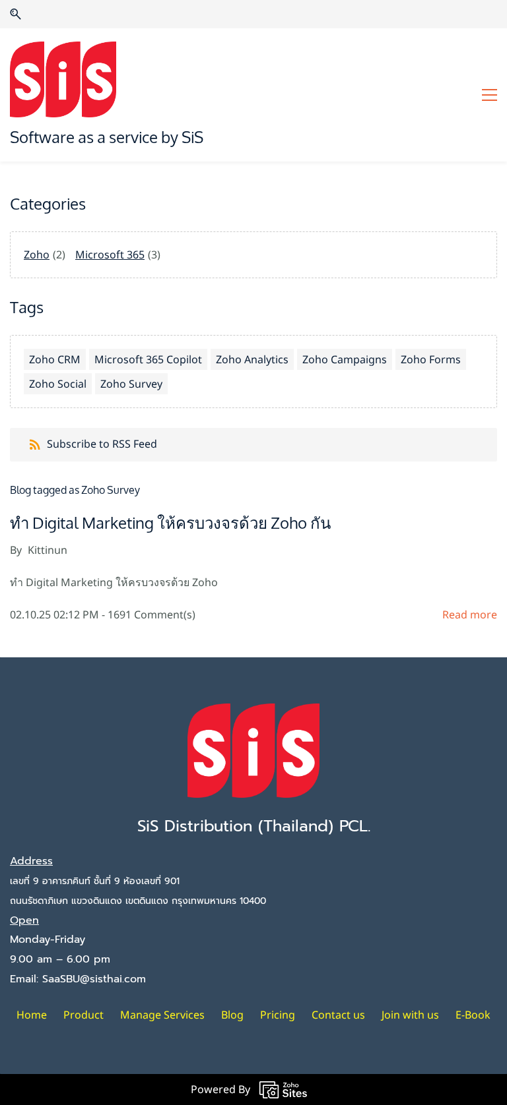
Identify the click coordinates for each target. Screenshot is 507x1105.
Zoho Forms (431, 359)
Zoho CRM (55, 359)
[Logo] (63, 79)
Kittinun (47, 550)
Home (32, 1014)
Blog (232, 1014)
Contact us (338, 1014)
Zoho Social (57, 383)
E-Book (473, 1014)
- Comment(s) (148, 614)
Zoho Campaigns (344, 359)
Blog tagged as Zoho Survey (75, 490)
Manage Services (162, 1014)
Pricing (277, 1014)
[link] (253, 712)
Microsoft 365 (110, 254)
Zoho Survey (131, 383)
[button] (15, 14)
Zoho (37, 254)
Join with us (410, 1014)
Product (83, 1014)
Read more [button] (469, 614)
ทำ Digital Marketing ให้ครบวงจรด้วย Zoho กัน (170, 523)
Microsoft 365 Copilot (148, 359)
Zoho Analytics (252, 359)
